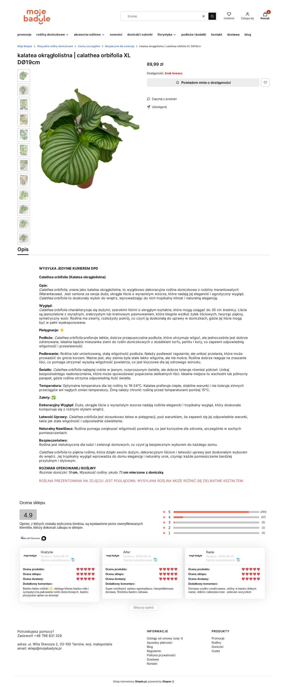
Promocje (218, 638)
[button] (212, 16)
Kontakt (152, 663)
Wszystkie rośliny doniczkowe (55, 46)
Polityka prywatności (161, 655)
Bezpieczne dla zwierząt (119, 46)
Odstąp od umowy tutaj (163, 638)
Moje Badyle (24, 46)
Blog (150, 646)
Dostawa (153, 659)
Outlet (216, 651)
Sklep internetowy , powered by (142, 681)
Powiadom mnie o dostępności (206, 82)
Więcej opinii (143, 607)
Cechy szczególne (89, 46)
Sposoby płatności (159, 642)
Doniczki (217, 646)
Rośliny (216, 642)
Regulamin (154, 651)
